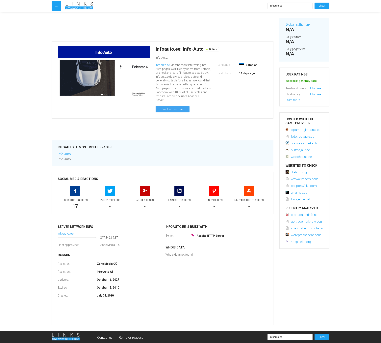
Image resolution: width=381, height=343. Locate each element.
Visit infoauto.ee (173, 109)
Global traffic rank (298, 24)
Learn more (293, 99)
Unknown (315, 88)
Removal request (131, 337)
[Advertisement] (162, 27)
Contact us (104, 337)
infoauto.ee (66, 233)
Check (321, 5)
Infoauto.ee (163, 65)
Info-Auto (64, 154)
